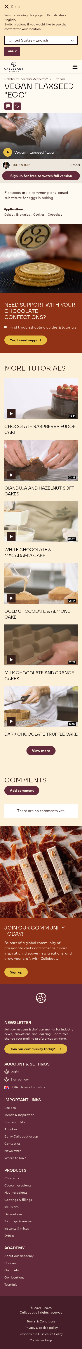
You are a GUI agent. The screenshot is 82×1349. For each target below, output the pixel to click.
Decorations (13, 1214)
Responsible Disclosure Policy (41, 1334)
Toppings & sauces (18, 1221)
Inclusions (11, 1207)
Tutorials (59, 79)
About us (10, 1129)
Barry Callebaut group (21, 1136)
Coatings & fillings (18, 1200)
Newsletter (12, 1151)
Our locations (14, 1277)
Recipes (10, 1108)
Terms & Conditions (41, 1321)
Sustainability (14, 1122)
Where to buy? (15, 1158)
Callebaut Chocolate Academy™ (26, 79)
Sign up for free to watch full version (41, 176)
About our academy (18, 1256)
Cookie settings (41, 1340)
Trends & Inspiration (19, 1115)
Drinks (9, 1236)
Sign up (16, 972)
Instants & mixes (16, 1228)
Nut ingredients (16, 1193)
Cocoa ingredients (17, 1185)
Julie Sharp (21, 165)
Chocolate (11, 1178)
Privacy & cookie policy (41, 1328)
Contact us (12, 1144)
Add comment (22, 790)
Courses (10, 1263)
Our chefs (11, 1270)
